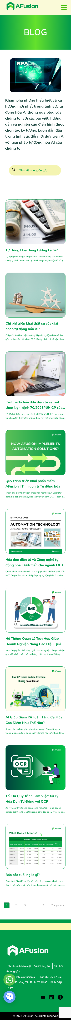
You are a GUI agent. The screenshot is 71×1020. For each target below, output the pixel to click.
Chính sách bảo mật (20, 966)
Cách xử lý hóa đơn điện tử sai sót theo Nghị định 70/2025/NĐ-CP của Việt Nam (34, 405)
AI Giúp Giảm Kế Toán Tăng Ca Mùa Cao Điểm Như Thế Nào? (34, 720)
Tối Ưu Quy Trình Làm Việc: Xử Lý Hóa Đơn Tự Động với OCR (32, 799)
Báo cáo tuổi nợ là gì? (23, 874)
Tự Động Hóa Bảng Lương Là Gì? (32, 250)
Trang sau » (58, 905)
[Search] (13, 170)
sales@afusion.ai (26, 977)
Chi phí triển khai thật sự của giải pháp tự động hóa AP (32, 326)
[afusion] (22, 6)
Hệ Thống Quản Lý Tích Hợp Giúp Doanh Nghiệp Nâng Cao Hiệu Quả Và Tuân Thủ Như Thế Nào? (33, 641)
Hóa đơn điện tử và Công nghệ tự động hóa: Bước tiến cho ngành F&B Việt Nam (34, 562)
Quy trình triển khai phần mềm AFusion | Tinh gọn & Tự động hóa (33, 484)
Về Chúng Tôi (42, 966)
